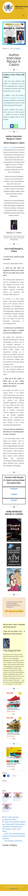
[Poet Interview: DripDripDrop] (7, 806)
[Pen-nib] (16, 126)
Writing (14, 819)
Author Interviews (13, 817)
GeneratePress (14, 888)
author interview (14, 822)
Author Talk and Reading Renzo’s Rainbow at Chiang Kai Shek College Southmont (13, 836)
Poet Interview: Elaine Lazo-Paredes (6, 800)
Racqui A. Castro (8, 147)
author (6, 822)
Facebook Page (7, 98)
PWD (3, 829)
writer (19, 829)
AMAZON (14, 500)
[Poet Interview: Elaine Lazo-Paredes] (7, 795)
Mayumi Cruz (21, 6)
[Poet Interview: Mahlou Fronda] (17, 795)
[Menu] (23, 15)
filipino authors (20, 824)
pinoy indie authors (16, 826)
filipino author (10, 824)
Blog (5, 817)
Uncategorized (6, 819)
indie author (6, 826)
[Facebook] (12, 126)
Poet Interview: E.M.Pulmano (13, 840)
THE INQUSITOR (12, 650)
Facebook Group (20, 98)
